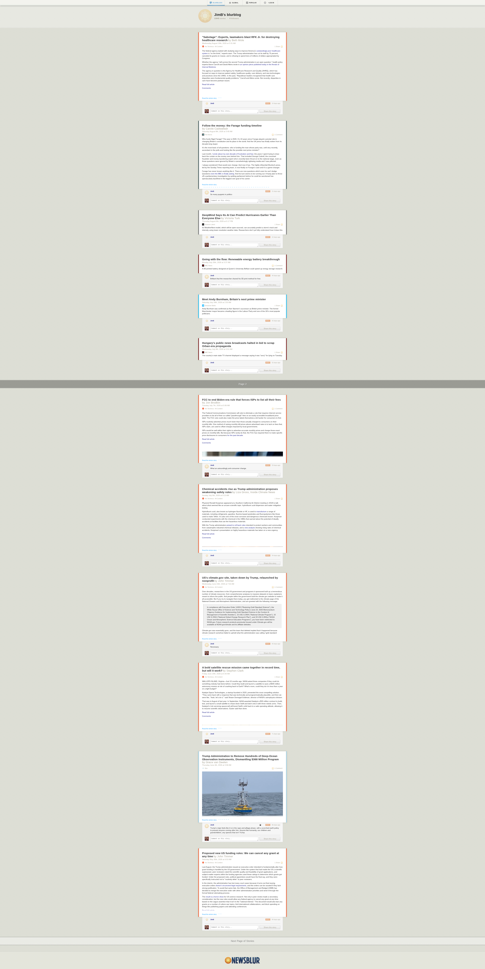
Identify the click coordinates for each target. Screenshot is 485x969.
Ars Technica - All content (213, 46)
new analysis (250, 528)
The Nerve (208, 134)
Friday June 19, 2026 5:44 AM (216, 674)
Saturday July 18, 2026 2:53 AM (216, 302)
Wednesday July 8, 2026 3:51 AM (217, 349)
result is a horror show (215, 897)
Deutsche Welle (210, 305)
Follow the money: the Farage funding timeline (232, 125)
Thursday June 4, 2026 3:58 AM (216, 765)
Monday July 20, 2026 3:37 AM (216, 262)
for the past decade (235, 435)
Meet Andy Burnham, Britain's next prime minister (234, 299)
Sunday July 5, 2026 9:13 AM (215, 495)
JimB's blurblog (227, 15)
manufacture (261, 511)
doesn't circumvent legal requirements (231, 885)
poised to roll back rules (236, 525)
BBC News (208, 265)
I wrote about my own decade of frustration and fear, (233, 154)
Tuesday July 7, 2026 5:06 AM (216, 405)
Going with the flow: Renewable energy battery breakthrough (241, 259)
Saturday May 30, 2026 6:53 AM (216, 859)
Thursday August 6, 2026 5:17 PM (217, 221)
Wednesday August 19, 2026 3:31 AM (219, 43)
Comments (206, 88)
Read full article (208, 84)
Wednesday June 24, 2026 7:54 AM (218, 584)
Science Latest (210, 224)
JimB (212, 103)
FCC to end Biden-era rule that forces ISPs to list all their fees (241, 399)
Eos (206, 768)
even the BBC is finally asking (222, 174)
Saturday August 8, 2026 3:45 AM (217, 131)
